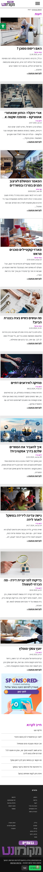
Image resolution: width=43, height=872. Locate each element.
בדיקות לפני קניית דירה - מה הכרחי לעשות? (23, 582)
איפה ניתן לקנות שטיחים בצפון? (30, 773)
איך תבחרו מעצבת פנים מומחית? (29, 743)
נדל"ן (35, 823)
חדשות (13, 797)
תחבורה (13, 828)
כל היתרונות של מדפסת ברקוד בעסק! (27, 766)
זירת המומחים (33, 809)
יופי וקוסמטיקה (11, 800)
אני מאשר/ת (35, 868)
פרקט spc (38, 730)
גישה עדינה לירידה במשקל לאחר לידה (24, 517)
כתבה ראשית (11, 806)
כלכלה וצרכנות (11, 803)
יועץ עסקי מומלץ (30, 648)
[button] (3, 26)
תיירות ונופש (33, 831)
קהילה (35, 828)
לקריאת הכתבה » (34, 73)
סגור (24, 868)
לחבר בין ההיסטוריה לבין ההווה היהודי (28, 736)
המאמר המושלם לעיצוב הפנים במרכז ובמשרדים (26, 183)
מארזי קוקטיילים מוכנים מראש (26, 251)
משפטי (13, 809)
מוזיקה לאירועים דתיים (26, 382)
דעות (35, 803)
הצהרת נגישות (33, 812)
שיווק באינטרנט (11, 826)
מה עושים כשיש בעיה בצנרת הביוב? (23, 320)
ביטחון (35, 797)
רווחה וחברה (12, 823)
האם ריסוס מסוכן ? (29, 48)
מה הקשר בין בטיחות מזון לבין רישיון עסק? (26, 760)
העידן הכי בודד (33, 806)
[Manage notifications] (37, 867)
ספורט (35, 826)
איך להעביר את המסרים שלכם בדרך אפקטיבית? (26, 449)
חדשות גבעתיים (37, 10)
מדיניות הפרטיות (15, 863)
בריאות (35, 800)
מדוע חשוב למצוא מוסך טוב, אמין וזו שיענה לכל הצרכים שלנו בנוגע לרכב (24, 752)
